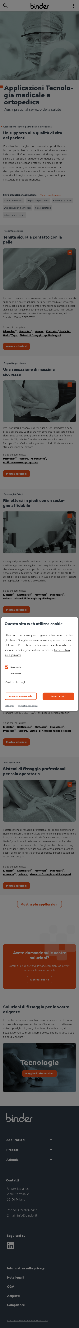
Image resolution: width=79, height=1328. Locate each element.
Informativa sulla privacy (28, 705)
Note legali (9, 705)
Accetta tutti (59, 696)
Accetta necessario (21, 696)
